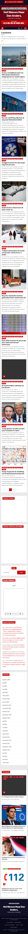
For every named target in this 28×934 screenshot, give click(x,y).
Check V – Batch (19, 925)
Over (9, 23)
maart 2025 (5, 734)
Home (2, 34)
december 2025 (6, 705)
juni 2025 (4, 724)
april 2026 (5, 692)
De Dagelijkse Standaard (17, 79)
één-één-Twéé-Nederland (18, 892)
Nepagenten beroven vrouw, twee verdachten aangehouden (12, 889)
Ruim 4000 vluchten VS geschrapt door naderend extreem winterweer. (14, 343)
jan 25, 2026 (6, 256)
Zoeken (21, 572)
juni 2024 (4, 753)
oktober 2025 (6, 711)
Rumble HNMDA (17, 922)
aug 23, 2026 (6, 799)
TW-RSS (3, 70)
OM (14, 23)
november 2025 (6, 708)
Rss (16, 68)
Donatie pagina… (14, 927)
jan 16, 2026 (6, 432)
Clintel (12, 122)
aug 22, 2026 (6, 861)
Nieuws (10, 68)
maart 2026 (5, 695)
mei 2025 (4, 727)
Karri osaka (5, 638)
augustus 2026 (6, 679)
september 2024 (6, 747)
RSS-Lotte (20, 68)
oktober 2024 (6, 743)
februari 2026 (6, 699)
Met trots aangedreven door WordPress (10, 918)
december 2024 (6, 740)
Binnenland (4, 68)
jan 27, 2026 (6, 212)
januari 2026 (5, 702)
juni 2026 (4, 686)
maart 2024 (5, 762)
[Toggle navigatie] (18, 28)
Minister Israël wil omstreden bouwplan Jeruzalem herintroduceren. (13, 647)
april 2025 (5, 731)
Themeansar (15, 919)
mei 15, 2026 (6, 167)
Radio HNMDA (10, 922)
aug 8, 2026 (6, 79)
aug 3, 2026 (6, 122)
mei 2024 (4, 756)
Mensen (18, 23)
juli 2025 (4, 721)
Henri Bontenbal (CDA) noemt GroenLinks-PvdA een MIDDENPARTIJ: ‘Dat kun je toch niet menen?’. (13, 655)
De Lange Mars (15, 799)
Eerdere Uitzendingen (10, 925)
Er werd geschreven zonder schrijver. (13, 797)
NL (13, 68)
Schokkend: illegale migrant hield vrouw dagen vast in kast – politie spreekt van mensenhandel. (13, 640)
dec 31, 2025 (6, 475)
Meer (12, 23)
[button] (21, 28)
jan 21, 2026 (6, 389)
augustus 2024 (6, 750)
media (22, 23)
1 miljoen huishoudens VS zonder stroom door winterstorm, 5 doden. (13, 253)
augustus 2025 (6, 718)
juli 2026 (4, 683)
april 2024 (5, 759)
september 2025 (6, 715)
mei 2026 (4, 689)
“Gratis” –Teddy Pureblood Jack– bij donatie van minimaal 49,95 (14, 930)
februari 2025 (6, 737)
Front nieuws (14, 389)
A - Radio (5, 868)
